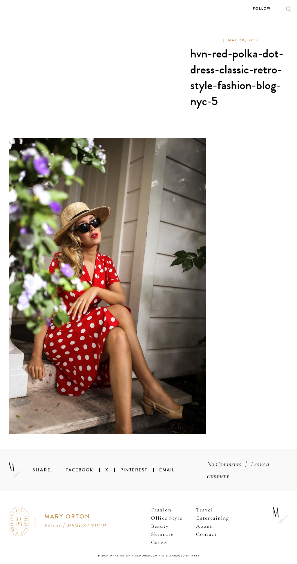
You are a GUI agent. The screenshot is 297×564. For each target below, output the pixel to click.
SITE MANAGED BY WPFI (180, 555)
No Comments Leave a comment (238, 470)
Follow (262, 8)
